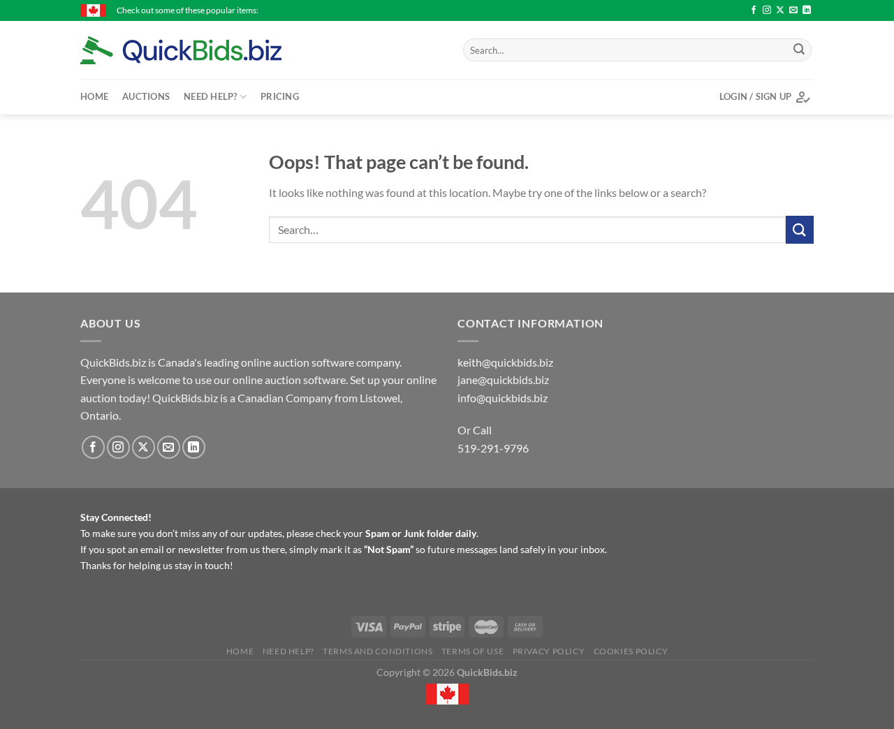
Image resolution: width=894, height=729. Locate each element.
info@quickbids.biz (502, 397)
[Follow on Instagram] (767, 10)
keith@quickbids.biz (505, 362)
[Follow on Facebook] (753, 10)
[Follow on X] (780, 10)
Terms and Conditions (377, 651)
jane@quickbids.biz (503, 379)
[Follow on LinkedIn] (807, 10)
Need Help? (210, 96)
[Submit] (799, 50)
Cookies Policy (631, 651)
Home (94, 96)
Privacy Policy (549, 651)
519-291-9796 (493, 448)
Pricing (280, 96)
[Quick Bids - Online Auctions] (202, 50)
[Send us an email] (793, 10)
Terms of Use (472, 651)
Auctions (146, 96)
